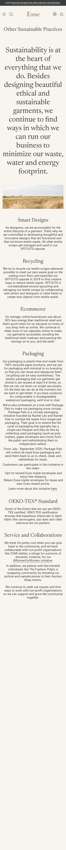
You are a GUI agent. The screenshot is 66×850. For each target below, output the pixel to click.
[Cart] (61, 14)
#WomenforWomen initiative (32, 560)
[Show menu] (4, 14)
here (54, 489)
